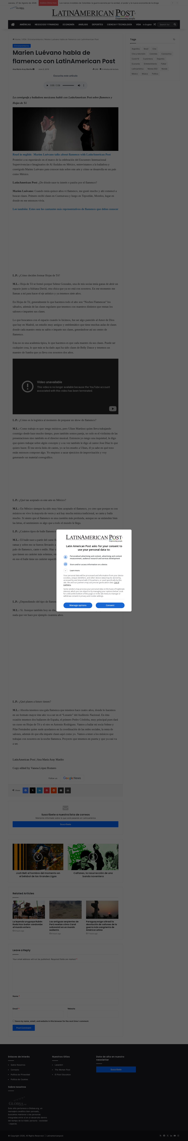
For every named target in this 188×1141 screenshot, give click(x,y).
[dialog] (94, 570)
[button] (94, 571)
